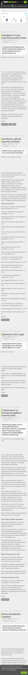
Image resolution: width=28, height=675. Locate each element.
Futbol (10, 32)
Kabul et (24, 672)
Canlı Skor (3, 13)
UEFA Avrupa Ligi (17, 407)
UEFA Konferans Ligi (18, 135)
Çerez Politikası (12, 669)
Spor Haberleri (4, 32)
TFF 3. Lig (15, 32)
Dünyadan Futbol (17, 331)
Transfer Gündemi (17, 611)
